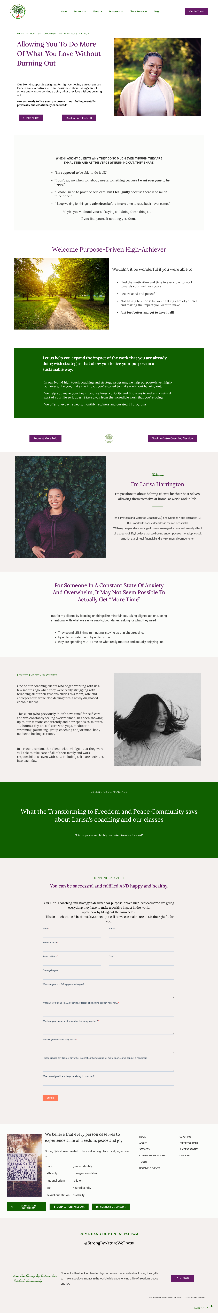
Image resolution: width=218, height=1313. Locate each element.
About (96, 11)
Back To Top (201, 1308)
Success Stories (189, 1149)
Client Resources (138, 11)
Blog (156, 11)
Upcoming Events (149, 1168)
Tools (143, 1161)
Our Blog (185, 1155)
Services (144, 1149)
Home (64, 11)
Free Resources (189, 1143)
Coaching (185, 1136)
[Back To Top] (211, 1306)
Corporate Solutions (152, 1155)
